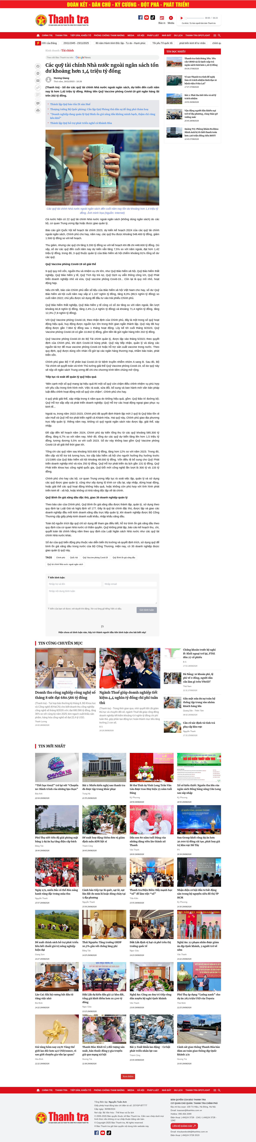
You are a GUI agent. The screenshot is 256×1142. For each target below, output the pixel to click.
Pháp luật (153, 35)
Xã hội (140, 35)
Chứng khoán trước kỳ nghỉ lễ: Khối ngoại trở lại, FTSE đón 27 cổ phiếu (199, 653)
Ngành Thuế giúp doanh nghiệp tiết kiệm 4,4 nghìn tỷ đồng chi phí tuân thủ (128, 697)
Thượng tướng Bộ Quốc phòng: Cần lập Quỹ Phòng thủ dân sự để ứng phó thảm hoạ (99, 109)
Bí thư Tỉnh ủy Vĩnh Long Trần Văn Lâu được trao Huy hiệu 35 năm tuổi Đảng (151, 789)
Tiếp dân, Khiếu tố (80, 35)
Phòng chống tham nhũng (109, 35)
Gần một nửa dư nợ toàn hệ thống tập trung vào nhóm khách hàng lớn (199, 702)
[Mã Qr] (38, 95)
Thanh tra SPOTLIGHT (197, 35)
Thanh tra (61, 35)
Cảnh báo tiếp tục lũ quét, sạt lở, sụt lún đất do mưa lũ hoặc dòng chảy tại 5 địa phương (104, 894)
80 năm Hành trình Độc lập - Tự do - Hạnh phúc (103, 43)
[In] (38, 110)
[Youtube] (146, 17)
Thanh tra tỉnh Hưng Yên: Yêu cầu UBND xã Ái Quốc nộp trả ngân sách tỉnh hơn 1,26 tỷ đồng (201, 61)
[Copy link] (38, 88)
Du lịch (178, 35)
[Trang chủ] (38, 35)
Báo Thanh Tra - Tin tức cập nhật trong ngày (61, 20)
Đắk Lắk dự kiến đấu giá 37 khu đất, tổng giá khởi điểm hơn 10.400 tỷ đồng (103, 998)
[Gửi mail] (38, 81)
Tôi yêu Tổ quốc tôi (144, 43)
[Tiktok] (153, 17)
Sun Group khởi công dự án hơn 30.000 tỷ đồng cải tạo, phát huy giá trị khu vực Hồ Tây (198, 841)
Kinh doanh (52, 50)
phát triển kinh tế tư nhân (174, 43)
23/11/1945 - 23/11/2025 (58, 43)
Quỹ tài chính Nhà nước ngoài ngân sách (65, 564)
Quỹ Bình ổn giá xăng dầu (124, 557)
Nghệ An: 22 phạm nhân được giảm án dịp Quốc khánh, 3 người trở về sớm (198, 946)
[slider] (194, 18)
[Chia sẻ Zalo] (38, 73)
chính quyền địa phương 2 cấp (210, 43)
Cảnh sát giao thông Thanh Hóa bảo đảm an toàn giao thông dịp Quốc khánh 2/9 (198, 1050)
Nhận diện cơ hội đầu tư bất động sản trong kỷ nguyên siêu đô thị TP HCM (198, 894)
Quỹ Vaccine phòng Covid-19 (95, 557)
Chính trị (47, 35)
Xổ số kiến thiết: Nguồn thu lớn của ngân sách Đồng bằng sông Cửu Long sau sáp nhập (199, 789)
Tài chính (67, 50)
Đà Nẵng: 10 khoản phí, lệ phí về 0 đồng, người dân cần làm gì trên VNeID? (198, 678)
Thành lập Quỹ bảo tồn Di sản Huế (70, 104)
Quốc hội (74, 557)
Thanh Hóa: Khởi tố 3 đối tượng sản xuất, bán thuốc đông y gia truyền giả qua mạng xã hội (103, 1050)
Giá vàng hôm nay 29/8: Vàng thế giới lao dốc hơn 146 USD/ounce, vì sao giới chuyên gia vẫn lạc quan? (55, 1050)
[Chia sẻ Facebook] (38, 66)
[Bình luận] (38, 103)
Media (131, 35)
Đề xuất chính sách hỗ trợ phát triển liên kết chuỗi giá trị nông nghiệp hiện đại (56, 946)
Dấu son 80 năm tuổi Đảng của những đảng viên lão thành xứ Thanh (148, 841)
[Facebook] (140, 17)
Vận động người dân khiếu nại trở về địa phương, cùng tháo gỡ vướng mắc (201, 114)
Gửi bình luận (147, 610)
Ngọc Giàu (134, 951)
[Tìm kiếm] (219, 35)
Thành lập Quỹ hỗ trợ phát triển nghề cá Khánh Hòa (81, 123)
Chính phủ (60, 557)
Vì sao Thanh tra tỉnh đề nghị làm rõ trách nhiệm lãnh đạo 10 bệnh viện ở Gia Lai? (201, 80)
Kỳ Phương (135, 797)
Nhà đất (166, 35)
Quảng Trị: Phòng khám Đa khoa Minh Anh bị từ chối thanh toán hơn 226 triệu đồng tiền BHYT (201, 132)
